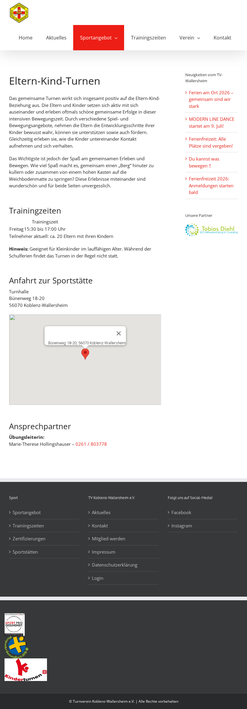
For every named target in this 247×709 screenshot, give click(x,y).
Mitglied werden (108, 539)
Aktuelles (101, 512)
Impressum (103, 552)
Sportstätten (25, 552)
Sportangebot (27, 512)
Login (97, 578)
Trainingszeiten (28, 526)
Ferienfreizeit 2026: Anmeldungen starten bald (211, 185)
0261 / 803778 (91, 444)
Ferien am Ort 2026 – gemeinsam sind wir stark (211, 99)
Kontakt (100, 526)
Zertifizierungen (29, 539)
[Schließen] (118, 333)
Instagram (181, 526)
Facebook (181, 512)
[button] (85, 354)
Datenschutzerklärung (114, 565)
